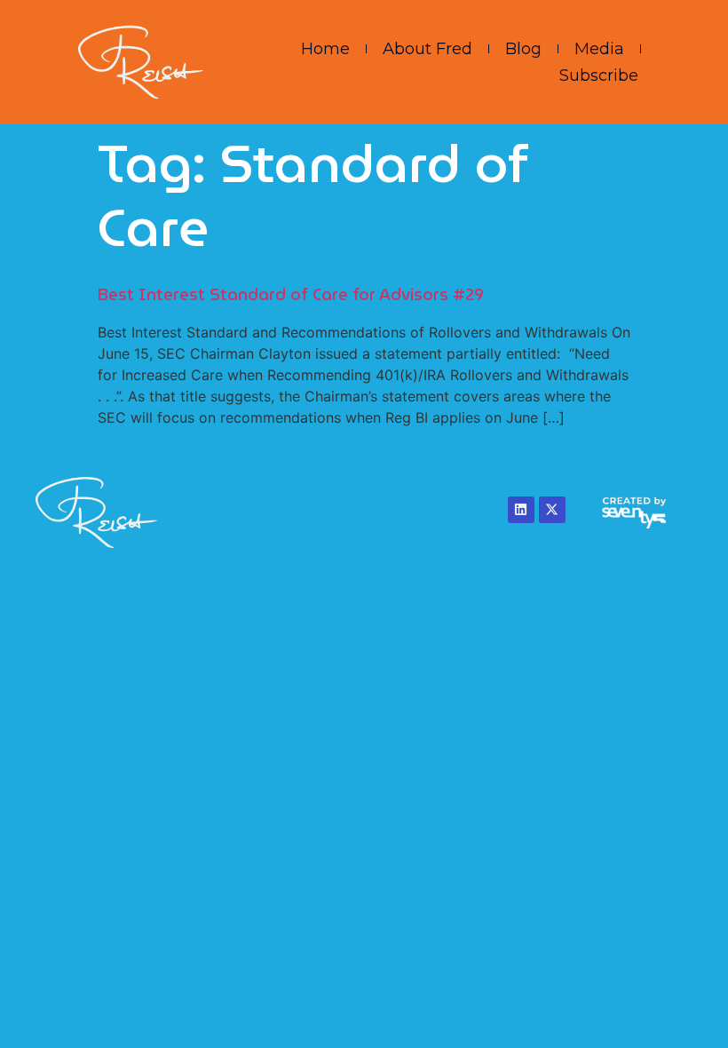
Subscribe (598, 75)
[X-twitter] (552, 509)
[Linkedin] (521, 509)
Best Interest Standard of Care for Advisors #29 (291, 294)
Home (325, 49)
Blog (523, 49)
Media (599, 49)
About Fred (427, 49)
